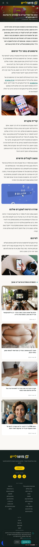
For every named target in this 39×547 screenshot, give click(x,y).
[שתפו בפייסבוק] (15, 476)
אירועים (10, 486)
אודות (19, 520)
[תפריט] (3, 3)
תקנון (19, 528)
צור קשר (19, 523)
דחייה (17, 542)
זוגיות (28, 494)
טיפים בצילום (10, 496)
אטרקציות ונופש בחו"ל (29, 486)
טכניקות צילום (29, 501)
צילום (10, 509)
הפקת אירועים (10, 491)
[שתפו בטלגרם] (24, 476)
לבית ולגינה (10, 504)
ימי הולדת (10, 501)
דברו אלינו (19, 468)
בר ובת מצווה (10, 489)
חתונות (29, 496)
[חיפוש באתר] (7, 3)
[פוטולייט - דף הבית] (29, 3)
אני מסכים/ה (25, 542)
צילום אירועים (28, 511)
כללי (33, 12)
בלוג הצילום (29, 489)
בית (37, 12)
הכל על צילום (29, 491)
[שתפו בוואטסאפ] (19, 476)
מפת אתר (19, 525)
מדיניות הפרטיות (26, 538)
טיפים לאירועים (29, 499)
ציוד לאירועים (28, 509)
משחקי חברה (29, 506)
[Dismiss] (37, 545)
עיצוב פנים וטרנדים (10, 506)
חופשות (10, 494)
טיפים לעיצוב (10, 499)
